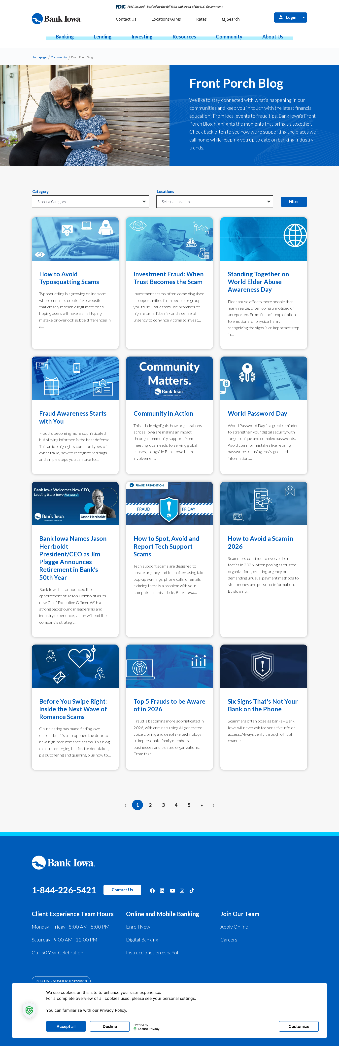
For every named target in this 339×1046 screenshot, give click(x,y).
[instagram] (182, 891)
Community (59, 57)
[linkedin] (162, 891)
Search (233, 19)
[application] (169, 1010)
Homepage (39, 57)
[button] (65, 36)
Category (40, 191)
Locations (165, 191)
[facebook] (152, 891)
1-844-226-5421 (64, 890)
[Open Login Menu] (303, 17)
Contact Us (122, 889)
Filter (294, 201)
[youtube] (172, 891)
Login (291, 17)
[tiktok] (192, 891)
